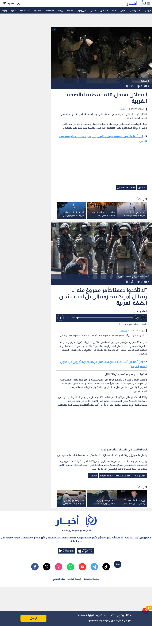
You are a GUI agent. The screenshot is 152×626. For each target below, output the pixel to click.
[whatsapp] (70, 566)
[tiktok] (106, 566)
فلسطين (104, 11)
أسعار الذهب (134, 11)
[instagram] (58, 566)
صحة (114, 11)
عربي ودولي (81, 11)
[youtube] (82, 566)
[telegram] (94, 566)
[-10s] (136, 317)
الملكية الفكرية (74, 579)
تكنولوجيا (38, 11)
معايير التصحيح (59, 579)
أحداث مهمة (25, 11)
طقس (93, 11)
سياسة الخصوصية (96, 620)
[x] (46, 566)
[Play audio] (60, 318)
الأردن (122, 11)
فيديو (13, 11)
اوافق (33, 618)
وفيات (4, 11)
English (10, 4)
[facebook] (35, 566)
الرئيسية (147, 11)
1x (67, 317)
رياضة (60, 11)
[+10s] (143, 317)
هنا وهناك (50, 11)
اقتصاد (70, 11)
